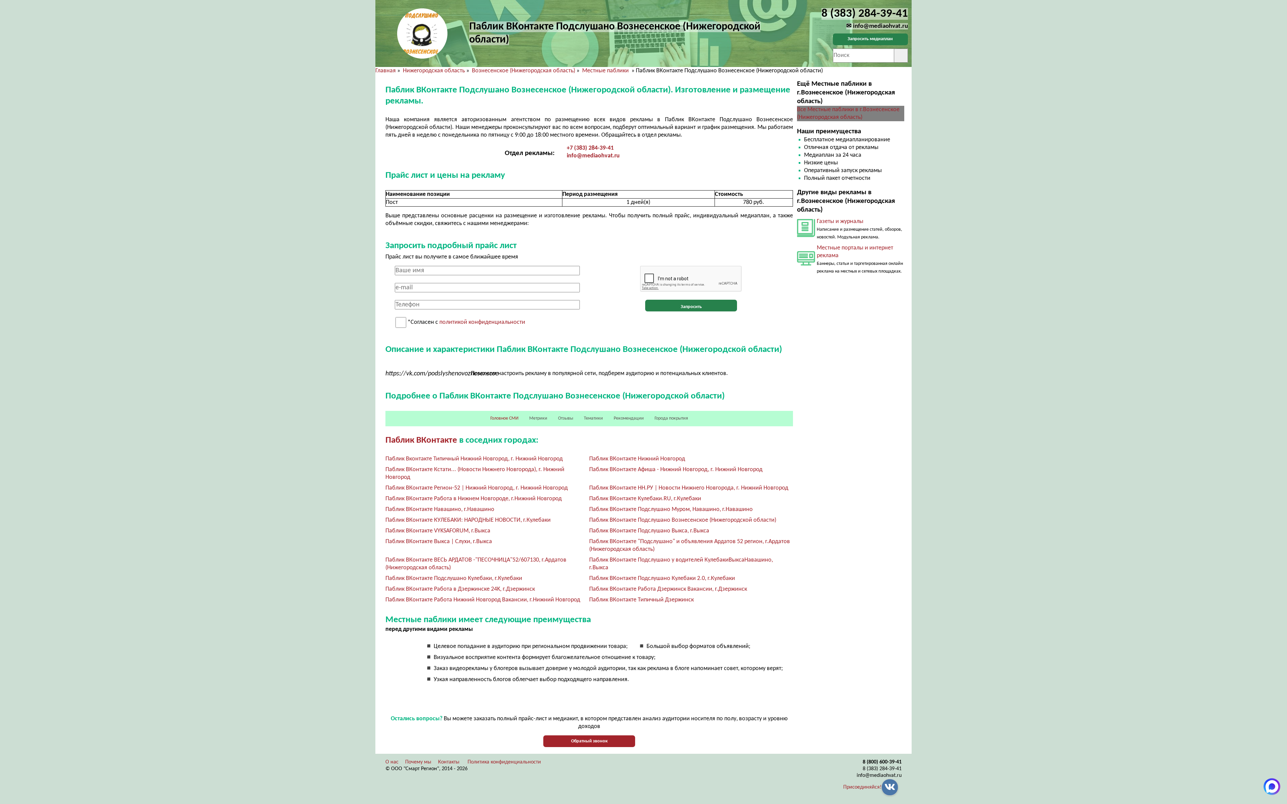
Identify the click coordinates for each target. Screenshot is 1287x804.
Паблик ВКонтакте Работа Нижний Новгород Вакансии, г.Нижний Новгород (482, 600)
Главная (385, 71)
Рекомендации (629, 418)
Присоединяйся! (862, 787)
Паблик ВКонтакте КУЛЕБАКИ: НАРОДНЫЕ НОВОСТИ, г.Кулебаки (468, 520)
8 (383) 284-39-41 (882, 769)
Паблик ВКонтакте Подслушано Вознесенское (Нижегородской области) (682, 520)
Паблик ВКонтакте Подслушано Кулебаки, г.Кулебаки (453, 578)
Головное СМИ (504, 418)
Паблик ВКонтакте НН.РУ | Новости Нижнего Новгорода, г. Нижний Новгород (688, 488)
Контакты (448, 762)
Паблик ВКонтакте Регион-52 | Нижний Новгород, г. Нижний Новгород (476, 488)
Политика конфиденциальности (504, 762)
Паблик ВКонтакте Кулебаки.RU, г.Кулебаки (645, 499)
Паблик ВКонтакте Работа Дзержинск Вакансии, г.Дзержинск (668, 589)
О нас (392, 762)
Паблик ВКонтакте (421, 440)
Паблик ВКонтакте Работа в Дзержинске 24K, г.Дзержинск (460, 589)
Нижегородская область (434, 71)
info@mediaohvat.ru (593, 156)
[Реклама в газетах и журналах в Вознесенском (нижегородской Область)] (806, 235)
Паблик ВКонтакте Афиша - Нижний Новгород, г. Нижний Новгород (675, 469)
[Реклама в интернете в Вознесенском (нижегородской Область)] (806, 264)
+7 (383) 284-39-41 (590, 148)
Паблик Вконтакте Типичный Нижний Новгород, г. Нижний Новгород (474, 459)
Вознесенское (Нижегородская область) (523, 71)
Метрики (538, 418)
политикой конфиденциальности (482, 322)
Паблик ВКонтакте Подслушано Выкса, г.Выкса (649, 531)
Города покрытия (671, 418)
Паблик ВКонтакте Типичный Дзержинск (641, 600)
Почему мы (418, 762)
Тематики (593, 418)
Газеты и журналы (840, 221)
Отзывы (565, 418)
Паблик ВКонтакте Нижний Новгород (637, 459)
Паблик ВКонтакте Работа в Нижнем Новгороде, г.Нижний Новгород (473, 499)
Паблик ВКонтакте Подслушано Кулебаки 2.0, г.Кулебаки (662, 578)
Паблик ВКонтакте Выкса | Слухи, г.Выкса (438, 541)
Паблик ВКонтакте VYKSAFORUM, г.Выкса (437, 531)
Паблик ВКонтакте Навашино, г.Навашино (439, 509)
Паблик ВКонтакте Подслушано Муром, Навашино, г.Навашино (671, 509)
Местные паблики (606, 71)
